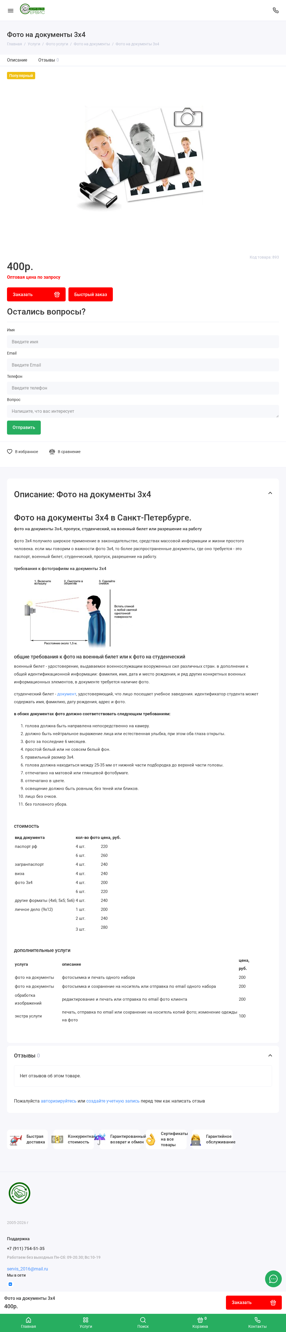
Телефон (14, 376)
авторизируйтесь (59, 1101)
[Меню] (10, 10)
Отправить (24, 427)
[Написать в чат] (273, 1278)
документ (66, 694)
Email (11, 353)
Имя (11, 330)
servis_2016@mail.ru (27, 1269)
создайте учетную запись (113, 1101)
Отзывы (48, 60)
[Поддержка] (275, 10)
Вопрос (13, 399)
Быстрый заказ (90, 294)
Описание (17, 60)
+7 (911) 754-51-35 (26, 1248)
